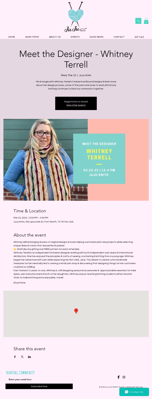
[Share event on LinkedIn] (29, 357)
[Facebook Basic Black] (118, 377)
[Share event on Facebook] (15, 357)
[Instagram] (124, 377)
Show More (20, 283)
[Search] (138, 21)
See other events (76, 105)
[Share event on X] (22, 357)
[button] (146, 21)
